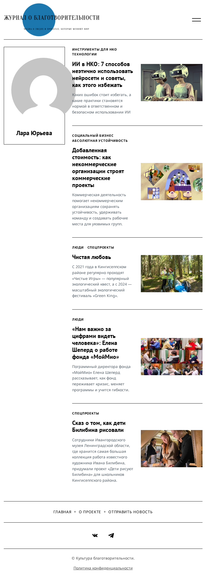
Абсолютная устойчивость (100, 140)
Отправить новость (130, 511)
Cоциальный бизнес (92, 135)
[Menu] (197, 20)
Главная (62, 511)
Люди (77, 247)
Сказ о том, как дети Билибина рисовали (99, 426)
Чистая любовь (91, 257)
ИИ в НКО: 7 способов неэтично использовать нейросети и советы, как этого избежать (102, 74)
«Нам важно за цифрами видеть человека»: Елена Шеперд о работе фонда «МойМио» (95, 342)
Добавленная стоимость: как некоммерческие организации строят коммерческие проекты (98, 167)
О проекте (90, 511)
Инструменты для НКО (94, 49)
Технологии (84, 54)
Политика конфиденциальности (103, 568)
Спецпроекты (100, 247)
